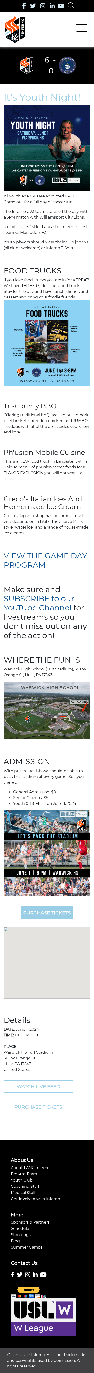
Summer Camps (27, 1247)
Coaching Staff (25, 1186)
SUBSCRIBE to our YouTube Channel (39, 603)
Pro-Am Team (24, 1174)
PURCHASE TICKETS (47, 913)
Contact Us (24, 1263)
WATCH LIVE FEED (38, 1086)
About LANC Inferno (30, 1167)
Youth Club (22, 1180)
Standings (21, 1234)
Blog (15, 1241)
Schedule (20, 1228)
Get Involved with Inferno (35, 1199)
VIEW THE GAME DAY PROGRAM (45, 560)
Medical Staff (23, 1192)
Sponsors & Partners (30, 1222)
